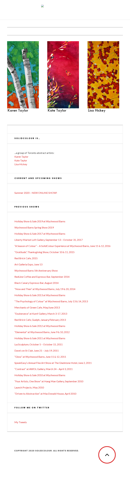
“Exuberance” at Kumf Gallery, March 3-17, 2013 (40, 313)
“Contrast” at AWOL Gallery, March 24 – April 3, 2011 (43, 368)
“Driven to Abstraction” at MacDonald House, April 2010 (45, 393)
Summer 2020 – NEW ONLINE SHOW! (35, 192)
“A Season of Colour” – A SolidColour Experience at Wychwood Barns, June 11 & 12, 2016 (62, 245)
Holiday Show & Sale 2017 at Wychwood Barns (39, 233)
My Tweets (20, 422)
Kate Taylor (20, 160)
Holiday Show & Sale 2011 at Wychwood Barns (39, 338)
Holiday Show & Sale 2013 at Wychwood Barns (39, 295)
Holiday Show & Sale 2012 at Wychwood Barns (39, 325)
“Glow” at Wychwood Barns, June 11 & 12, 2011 (40, 356)
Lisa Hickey (20, 164)
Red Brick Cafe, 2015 (26, 258)
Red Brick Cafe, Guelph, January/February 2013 (40, 319)
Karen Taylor (21, 156)
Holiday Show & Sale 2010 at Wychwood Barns (39, 375)
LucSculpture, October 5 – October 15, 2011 (38, 344)
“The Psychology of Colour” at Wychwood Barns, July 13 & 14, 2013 (51, 301)
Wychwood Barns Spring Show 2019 (34, 227)
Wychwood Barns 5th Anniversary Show (36, 270)
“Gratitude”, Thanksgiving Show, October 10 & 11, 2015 (44, 252)
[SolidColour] (65, 10)
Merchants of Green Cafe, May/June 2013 (37, 307)
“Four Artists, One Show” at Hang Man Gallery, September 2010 (48, 381)
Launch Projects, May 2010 (29, 387)
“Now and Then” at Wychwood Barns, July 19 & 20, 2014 (44, 288)
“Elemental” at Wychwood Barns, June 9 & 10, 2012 (42, 332)
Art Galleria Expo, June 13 (28, 264)
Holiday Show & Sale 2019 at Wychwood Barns (39, 221)
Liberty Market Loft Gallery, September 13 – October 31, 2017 (48, 239)
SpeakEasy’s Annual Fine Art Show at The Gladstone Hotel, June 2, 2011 (53, 362)
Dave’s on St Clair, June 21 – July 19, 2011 (36, 350)
